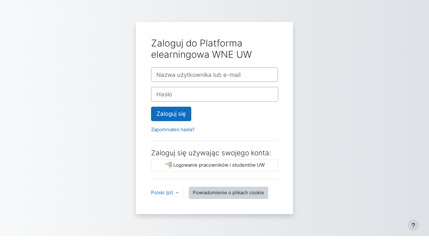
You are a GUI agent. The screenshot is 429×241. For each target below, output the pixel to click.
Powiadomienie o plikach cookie (228, 192)
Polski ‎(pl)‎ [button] (162, 192)
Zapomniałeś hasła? (173, 129)
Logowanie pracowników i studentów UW (218, 165)
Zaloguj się (171, 113)
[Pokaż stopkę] (413, 225)
